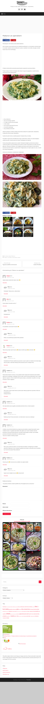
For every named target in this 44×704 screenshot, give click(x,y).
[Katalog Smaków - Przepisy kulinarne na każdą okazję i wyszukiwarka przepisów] (20, 636)
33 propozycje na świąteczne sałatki (22, 521)
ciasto (16, 606)
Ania (7, 299)
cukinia (18, 606)
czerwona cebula (28, 606)
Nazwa (4, 503)
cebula (14, 606)
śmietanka (36, 616)
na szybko (10, 257)
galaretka (11, 609)
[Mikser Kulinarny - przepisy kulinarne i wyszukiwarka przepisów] (7, 632)
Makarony (13, 256)
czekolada (22, 606)
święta (7, 617)
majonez (7, 611)
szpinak (18, 257)
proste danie (14, 257)
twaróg (25, 616)
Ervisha (8, 322)
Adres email (5, 507)
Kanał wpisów (5, 670)
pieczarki (26, 614)
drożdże (33, 606)
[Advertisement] (22, 24)
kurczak (4, 611)
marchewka (15, 611)
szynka (22, 616)
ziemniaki (28, 616)
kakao (20, 609)
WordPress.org (6, 674)
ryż (9, 616)
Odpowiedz (5, 282)
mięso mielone (30, 611)
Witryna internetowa (7, 510)
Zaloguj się (5, 668)
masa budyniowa (19, 611)
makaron (6, 257)
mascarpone (24, 611)
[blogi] (4, 637)
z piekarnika (32, 616)
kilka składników (25, 609)
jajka (17, 609)
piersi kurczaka (32, 613)
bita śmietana (8, 606)
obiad (8, 614)
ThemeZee (28, 679)
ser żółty (17, 616)
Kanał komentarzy (6, 672)
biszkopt (4, 606)
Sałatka (12, 616)
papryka (21, 614)
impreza (14, 609)
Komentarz (5, 486)
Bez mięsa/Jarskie (7, 256)
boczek (11, 606)
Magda (8, 275)
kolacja (31, 609)
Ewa (6, 38)
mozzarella (35, 611)
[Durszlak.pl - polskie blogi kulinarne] (6, 634)
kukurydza (36, 609)
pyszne (8, 616)
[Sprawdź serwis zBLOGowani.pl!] (22, 643)
